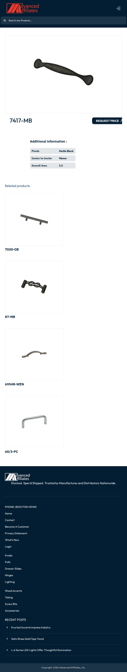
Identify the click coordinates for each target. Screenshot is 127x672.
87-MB (10, 317)
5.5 (61, 165)
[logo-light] (17, 474)
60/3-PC (11, 451)
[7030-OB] (34, 219)
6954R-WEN (14, 384)
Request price (107, 121)
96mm (63, 158)
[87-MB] (34, 287)
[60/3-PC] (34, 421)
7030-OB (12, 249)
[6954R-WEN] (34, 354)
